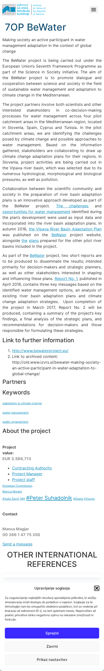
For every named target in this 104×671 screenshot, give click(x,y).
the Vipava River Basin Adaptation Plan (65, 229)
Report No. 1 (66, 278)
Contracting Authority (32, 468)
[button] (96, 588)
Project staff (23, 479)
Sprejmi (52, 633)
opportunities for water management (36, 211)
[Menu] (93, 9)
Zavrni (52, 646)
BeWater (59, 234)
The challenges (72, 205)
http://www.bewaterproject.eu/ (40, 350)
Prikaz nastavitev (52, 659)
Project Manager (27, 473)
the (24, 240)
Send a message (17, 544)
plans (34, 240)
